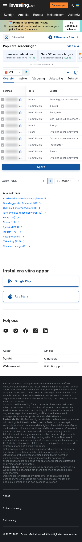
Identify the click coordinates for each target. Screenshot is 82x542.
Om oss (48, 350)
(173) (10, 231)
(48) (22, 212)
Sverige (9, 14)
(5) (25, 198)
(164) (11, 227)
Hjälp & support (53, 366)
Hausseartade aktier (19, 54)
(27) (9, 217)
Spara (41, 167)
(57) (20, 203)
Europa (38, 14)
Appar (7, 350)
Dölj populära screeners (39, 64)
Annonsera (51, 358)
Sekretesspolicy (12, 508)
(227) (12, 241)
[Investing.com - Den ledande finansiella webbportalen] (22, 5)
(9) (14, 246)
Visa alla (73, 46)
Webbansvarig (12, 366)
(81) (11, 236)
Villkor (6, 495)
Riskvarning (9, 520)
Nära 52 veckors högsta (57, 54)
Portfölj (7, 358)
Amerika (23, 14)
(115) (9, 222)
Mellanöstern (55, 14)
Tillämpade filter (62, 37)
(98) (20, 208)
